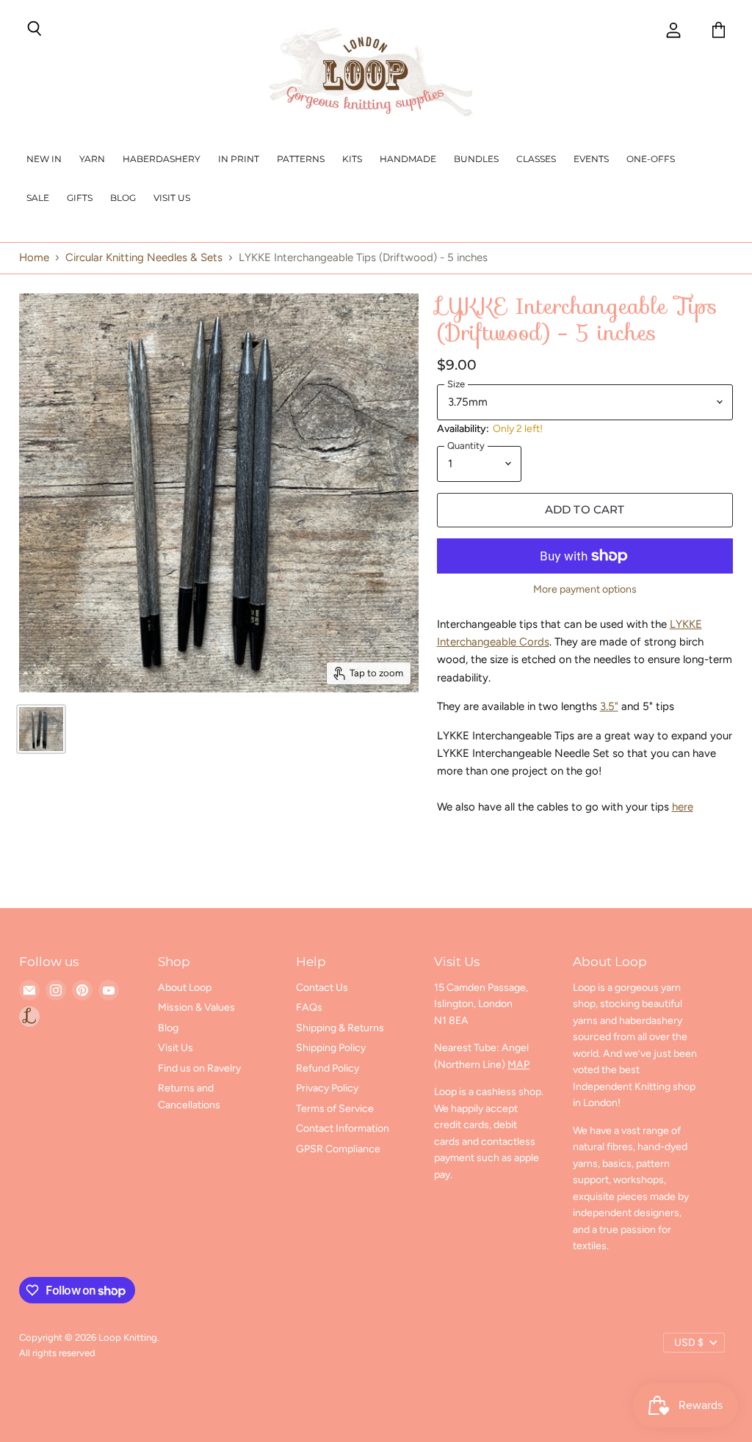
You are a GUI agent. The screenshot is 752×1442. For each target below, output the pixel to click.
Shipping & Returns (340, 1028)
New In (44, 158)
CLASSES (536, 158)
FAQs (309, 1007)
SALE (37, 197)
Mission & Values (196, 1007)
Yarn (92, 158)
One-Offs (650, 158)
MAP (518, 1064)
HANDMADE (408, 158)
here (682, 806)
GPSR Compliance (338, 1149)
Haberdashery (161, 158)
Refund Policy (327, 1068)
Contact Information (342, 1128)
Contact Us (322, 987)
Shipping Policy (331, 1048)
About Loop (185, 987)
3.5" (609, 706)
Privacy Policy (327, 1088)
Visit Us (171, 197)
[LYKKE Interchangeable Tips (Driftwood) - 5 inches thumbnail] (41, 729)
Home (34, 258)
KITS (352, 158)
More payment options (585, 590)
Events (591, 158)
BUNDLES (476, 158)
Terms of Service (335, 1108)
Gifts (80, 197)
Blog (123, 197)
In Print (238, 158)
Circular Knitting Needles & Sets (144, 258)
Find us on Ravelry (199, 1068)
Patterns (301, 158)
